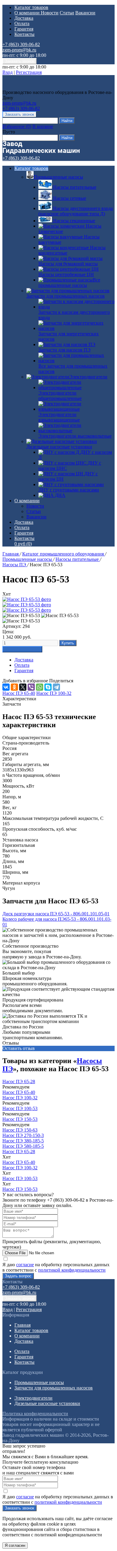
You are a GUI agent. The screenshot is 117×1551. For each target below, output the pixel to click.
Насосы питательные (78, 559)
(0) (23, 543)
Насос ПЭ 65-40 (18, 1092)
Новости (49, 12)
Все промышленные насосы (69, 282)
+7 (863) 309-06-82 (21, 44)
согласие (25, 1264)
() (16, 126)
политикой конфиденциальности (72, 1270)
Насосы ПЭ (14, 564)
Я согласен (15, 1545)
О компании (27, 12)
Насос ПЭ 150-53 (20, 1119)
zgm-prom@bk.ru (19, 49)
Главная (11, 553)
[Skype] (48, 687)
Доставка (23, 18)
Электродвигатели (88, 376)
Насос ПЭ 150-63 (20, 1130)
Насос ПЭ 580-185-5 (23, 1146)
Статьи (67, 12)
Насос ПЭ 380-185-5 (23, 1140)
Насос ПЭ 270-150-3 (23, 1135)
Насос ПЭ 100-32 (20, 1097)
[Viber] (31, 687)
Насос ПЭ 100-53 (20, 1108)
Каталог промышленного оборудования (63, 553)
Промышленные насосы (58, 176)
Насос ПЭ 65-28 (18, 1081)
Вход (7, 72)
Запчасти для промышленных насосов (65, 296)
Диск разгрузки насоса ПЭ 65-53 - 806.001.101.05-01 (56, 913)
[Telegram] (56, 687)
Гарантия (23, 28)
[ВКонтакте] (6, 687)
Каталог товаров (31, 7)
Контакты (24, 34)
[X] (22, 687)
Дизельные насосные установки (59, 446)
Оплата (21, 23)
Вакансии (85, 12)
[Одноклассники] (14, 687)
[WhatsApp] (39, 687)
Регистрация (29, 72)
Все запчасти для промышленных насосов (72, 368)
